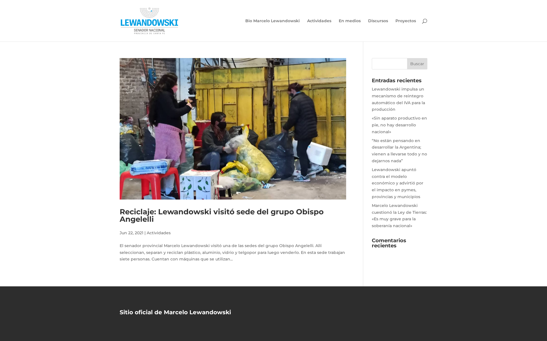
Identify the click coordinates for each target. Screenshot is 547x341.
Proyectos (405, 21)
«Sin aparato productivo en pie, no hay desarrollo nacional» (399, 125)
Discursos (378, 21)
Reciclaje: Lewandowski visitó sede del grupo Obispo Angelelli (222, 215)
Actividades (319, 21)
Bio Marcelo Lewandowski (272, 21)
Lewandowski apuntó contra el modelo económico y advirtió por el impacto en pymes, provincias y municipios (397, 183)
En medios (350, 21)
